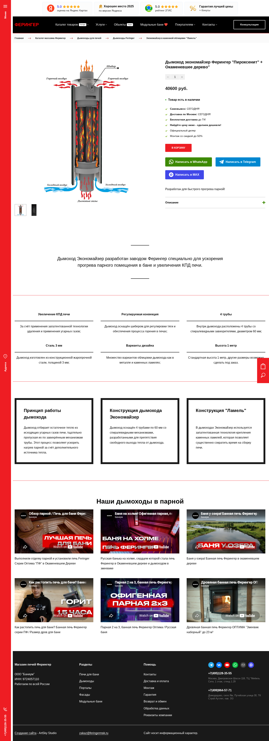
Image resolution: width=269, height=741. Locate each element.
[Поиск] (263, 375)
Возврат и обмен (155, 701)
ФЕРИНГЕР (27, 24)
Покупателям (184, 24)
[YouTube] (227, 665)
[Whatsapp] (235, 665)
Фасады (84, 694)
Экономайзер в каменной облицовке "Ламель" (171, 38)
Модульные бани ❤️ (154, 24)
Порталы (85, 687)
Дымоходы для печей (89, 38)
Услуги (100, 24)
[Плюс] (182, 77)
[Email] (243, 665)
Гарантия (150, 694)
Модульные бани (90, 701)
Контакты (208, 24)
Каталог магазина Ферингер (50, 38)
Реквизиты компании (158, 715)
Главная (19, 38)
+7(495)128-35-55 (220, 673)
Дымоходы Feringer (123, 38)
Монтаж (149, 687)
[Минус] (168, 77)
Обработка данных (156, 708)
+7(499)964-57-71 (220, 690)
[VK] (219, 665)
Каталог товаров (66, 24)
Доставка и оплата (156, 681)
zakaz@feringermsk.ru (93, 733)
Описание (171, 202)
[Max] (251, 665)
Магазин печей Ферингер (33, 664)
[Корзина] (263, 366)
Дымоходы (86, 681)
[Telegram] (211, 665)
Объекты (120, 24)
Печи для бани (89, 674)
